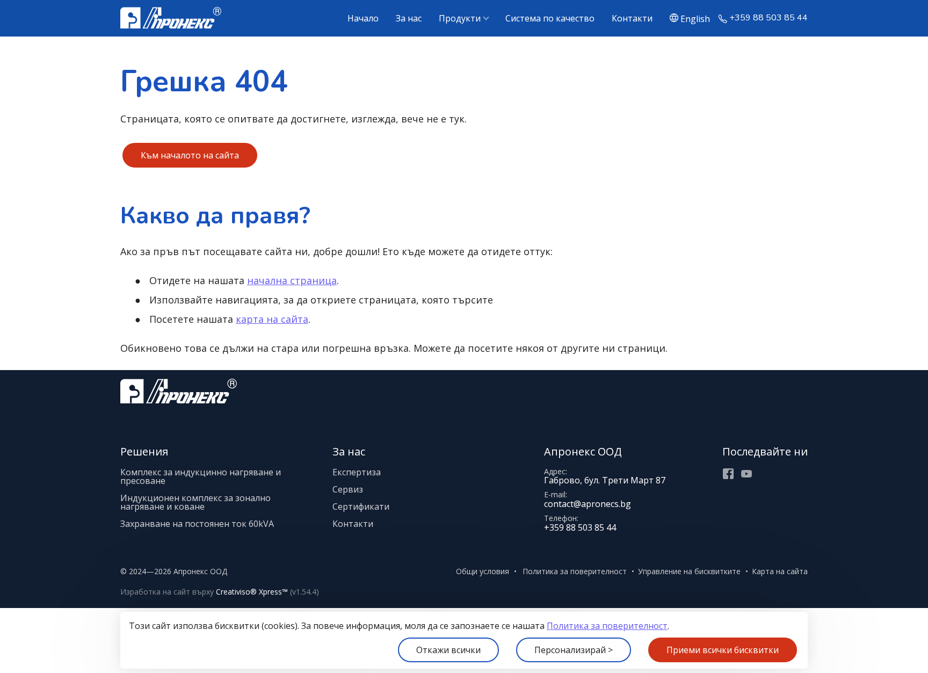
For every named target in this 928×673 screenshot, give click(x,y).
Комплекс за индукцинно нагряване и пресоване (200, 476)
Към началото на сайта (190, 155)
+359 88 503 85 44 (768, 18)
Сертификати (360, 506)
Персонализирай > (573, 650)
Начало (363, 18)
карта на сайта (272, 319)
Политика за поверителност (607, 626)
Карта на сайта (780, 571)
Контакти (632, 18)
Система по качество (550, 18)
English (695, 18)
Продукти (460, 18)
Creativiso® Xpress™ (252, 592)
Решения (144, 451)
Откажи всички (448, 650)
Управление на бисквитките (689, 571)
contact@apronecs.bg (587, 504)
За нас (409, 18)
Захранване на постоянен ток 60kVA (197, 524)
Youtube (746, 474)
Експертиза (356, 472)
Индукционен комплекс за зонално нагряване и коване (195, 502)
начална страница (292, 280)
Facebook (728, 474)
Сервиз (347, 489)
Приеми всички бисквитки (722, 650)
